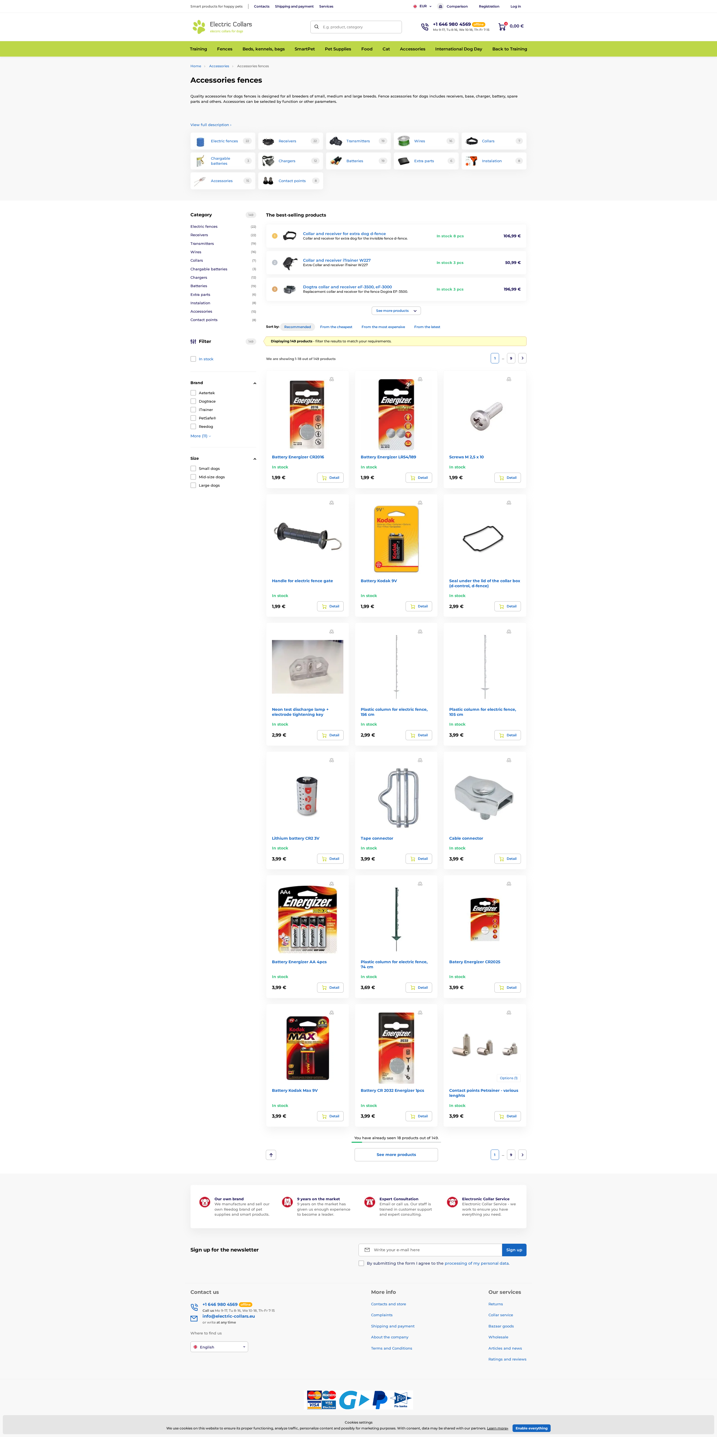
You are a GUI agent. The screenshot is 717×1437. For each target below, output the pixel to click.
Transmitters (223, 243)
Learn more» (497, 1428)
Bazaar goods (501, 1326)
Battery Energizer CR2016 (298, 456)
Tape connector (377, 838)
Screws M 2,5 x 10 (466, 456)
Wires (223, 252)
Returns (495, 1304)
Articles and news (505, 1348)
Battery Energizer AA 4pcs (299, 961)
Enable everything (532, 1428)
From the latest (427, 327)
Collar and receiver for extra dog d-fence (344, 233)
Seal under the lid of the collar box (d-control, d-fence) (484, 583)
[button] (396, 311)
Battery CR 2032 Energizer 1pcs (392, 1090)
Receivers (223, 235)
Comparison (457, 6)
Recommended (297, 327)
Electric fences (223, 226)
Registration (489, 6)
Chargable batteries (223, 269)
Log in (516, 6)
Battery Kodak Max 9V (295, 1090)
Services (326, 6)
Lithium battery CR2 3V (295, 838)
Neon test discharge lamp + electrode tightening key (300, 712)
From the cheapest (336, 327)
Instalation (223, 303)
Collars (223, 260)
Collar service (500, 1315)
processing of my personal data (477, 1263)
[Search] (316, 27)
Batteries (223, 286)
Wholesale (498, 1337)
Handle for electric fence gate (302, 580)
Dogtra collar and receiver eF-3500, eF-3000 (347, 286)
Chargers (223, 277)
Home (195, 66)
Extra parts (223, 294)
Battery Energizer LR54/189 (388, 456)
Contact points (223, 319)
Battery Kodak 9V (379, 580)
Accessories (219, 66)
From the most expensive (383, 327)
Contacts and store (388, 1304)
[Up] (271, 1155)
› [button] (210, 124)
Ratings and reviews (507, 1359)
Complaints (382, 1315)
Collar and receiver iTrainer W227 (337, 260)
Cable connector (466, 838)
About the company (389, 1337)
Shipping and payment (294, 6)
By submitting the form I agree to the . (438, 1263)
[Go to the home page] (222, 27)
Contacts (261, 6)
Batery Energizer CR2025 (474, 961)
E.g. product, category (343, 27)
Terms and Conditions (391, 1348)
